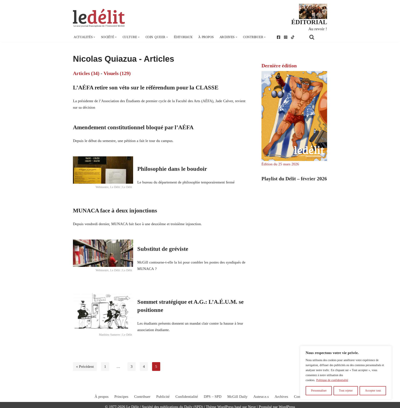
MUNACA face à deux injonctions (115, 210)
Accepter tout (373, 390)
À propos (206, 37)
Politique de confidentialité (332, 380)
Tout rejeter (346, 390)
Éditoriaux (183, 37)
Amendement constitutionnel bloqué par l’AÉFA (133, 127)
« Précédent (85, 366)
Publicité (163, 396)
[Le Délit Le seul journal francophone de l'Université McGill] (99, 18)
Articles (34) (86, 73)
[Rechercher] (317, 37)
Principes (121, 396)
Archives (281, 396)
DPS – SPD (212, 396)
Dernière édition (279, 65)
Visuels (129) (117, 73)
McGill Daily (237, 396)
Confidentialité (186, 396)
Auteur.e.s (261, 396)
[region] (346, 373)
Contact (300, 396)
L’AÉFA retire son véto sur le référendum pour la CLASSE (146, 87)
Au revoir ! (317, 28)
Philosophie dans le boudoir (172, 169)
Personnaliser (319, 390)
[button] (94, 37)
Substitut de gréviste (162, 249)
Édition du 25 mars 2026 (280, 164)
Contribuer (142, 396)
